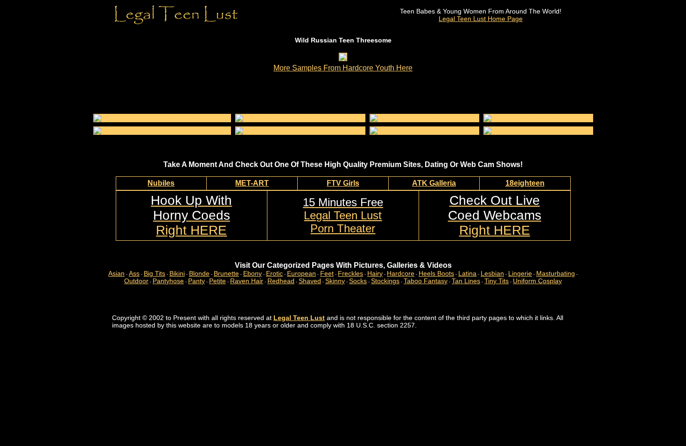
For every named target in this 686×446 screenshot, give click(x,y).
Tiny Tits (496, 281)
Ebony (252, 273)
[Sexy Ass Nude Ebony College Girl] (424, 118)
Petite (217, 281)
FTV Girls (343, 183)
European (301, 273)
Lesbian (492, 273)
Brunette (226, 273)
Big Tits (154, 273)
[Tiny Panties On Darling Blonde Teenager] (300, 118)
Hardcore (400, 273)
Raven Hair (246, 281)
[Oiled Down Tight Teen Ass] (527, 118)
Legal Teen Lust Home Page (481, 18)
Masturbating (555, 273)
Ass (134, 273)
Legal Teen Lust (299, 317)
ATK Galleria (434, 183)
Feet (327, 273)
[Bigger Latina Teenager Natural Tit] (538, 130)
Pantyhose (168, 281)
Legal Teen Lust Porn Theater (343, 215)
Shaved (310, 281)
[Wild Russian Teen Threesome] (343, 58)
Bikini (177, 273)
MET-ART (252, 183)
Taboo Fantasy (426, 281)
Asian (116, 273)
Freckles (350, 273)
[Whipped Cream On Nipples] (415, 130)
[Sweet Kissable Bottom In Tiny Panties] (296, 130)
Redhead (280, 281)
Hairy (375, 273)
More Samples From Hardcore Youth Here (343, 68)
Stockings (385, 281)
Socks (358, 281)
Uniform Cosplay (537, 281)
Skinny (335, 281)
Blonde (199, 273)
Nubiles (161, 183)
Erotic (274, 273)
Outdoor (136, 281)
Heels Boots (436, 273)
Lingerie (520, 273)
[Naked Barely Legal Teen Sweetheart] (152, 118)
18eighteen (525, 183)
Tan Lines (466, 281)
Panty (196, 281)
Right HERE (191, 215)
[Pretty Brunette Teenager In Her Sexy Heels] (162, 130)
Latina (467, 273)
